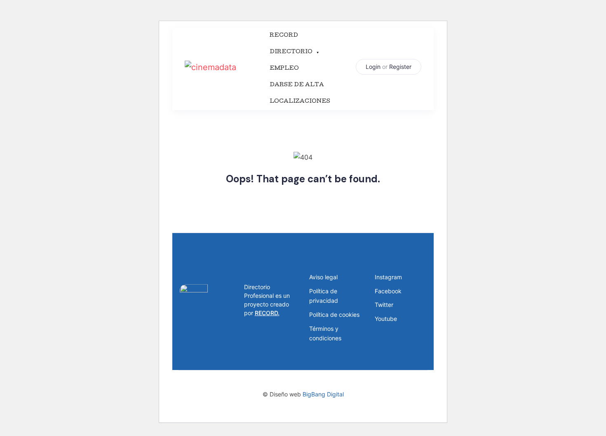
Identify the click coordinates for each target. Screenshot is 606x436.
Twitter (384, 304)
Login (373, 66)
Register (400, 66)
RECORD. (267, 312)
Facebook (388, 291)
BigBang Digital (323, 394)
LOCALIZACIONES (300, 101)
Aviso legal (323, 276)
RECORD (284, 35)
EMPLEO (284, 68)
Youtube (386, 318)
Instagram (388, 276)
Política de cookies (334, 314)
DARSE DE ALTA (297, 85)
